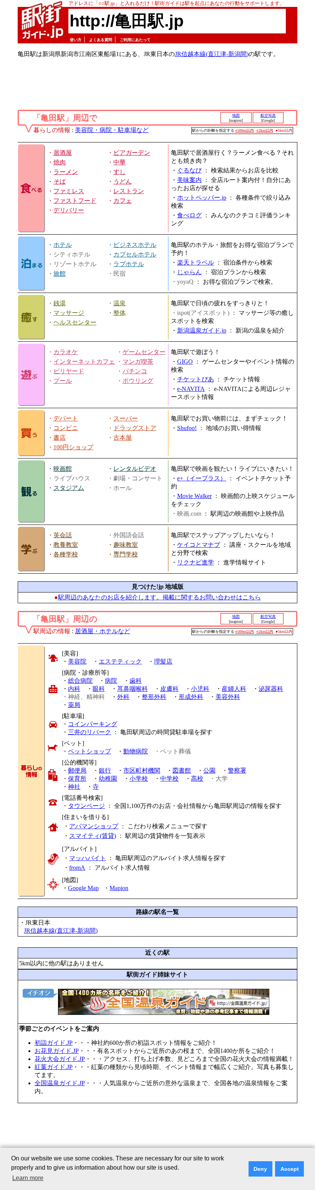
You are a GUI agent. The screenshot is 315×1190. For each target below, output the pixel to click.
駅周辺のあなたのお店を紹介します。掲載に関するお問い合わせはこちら (159, 597)
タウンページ (86, 806)
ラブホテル (128, 264)
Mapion (118, 888)
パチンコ (135, 371)
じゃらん (189, 272)
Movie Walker (194, 496)
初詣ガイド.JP (54, 1042)
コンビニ (65, 428)
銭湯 (59, 303)
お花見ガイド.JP (57, 1051)
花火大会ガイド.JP (60, 1059)
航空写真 (268, 115)
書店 (59, 437)
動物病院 (135, 751)
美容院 (77, 661)
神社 (74, 786)
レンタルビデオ (134, 468)
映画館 (62, 468)
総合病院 (80, 680)
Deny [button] (260, 1169)
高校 (197, 778)
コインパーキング (92, 724)
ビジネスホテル (134, 245)
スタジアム (68, 488)
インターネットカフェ (84, 361)
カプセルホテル (134, 254)
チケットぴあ (195, 379)
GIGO (185, 361)
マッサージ (68, 312)
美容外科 (228, 696)
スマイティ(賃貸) (92, 836)
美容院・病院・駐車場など (112, 130)
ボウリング (138, 380)
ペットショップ (89, 751)
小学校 (138, 778)
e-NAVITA (191, 389)
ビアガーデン (131, 152)
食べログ (189, 215)
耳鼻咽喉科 (132, 688)
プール (62, 380)
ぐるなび (189, 170)
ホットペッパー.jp (201, 197)
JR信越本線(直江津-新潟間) (212, 54)
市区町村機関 (141, 770)
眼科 (99, 688)
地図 (236, 115)
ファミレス (68, 191)
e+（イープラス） (201, 478)
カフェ (122, 200)
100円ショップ (73, 447)
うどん (122, 181)
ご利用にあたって (135, 40)
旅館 (59, 273)
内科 (74, 688)
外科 (123, 696)
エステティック (120, 661)
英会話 (62, 535)
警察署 (237, 770)
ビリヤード (68, 371)
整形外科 (154, 696)
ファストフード (74, 200)
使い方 (75, 40)
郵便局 (77, 770)
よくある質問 (100, 40)
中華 (119, 162)
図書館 (181, 770)
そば (59, 181)
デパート (65, 418)
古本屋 (122, 437)
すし (119, 172)
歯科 (135, 680)
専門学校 (125, 554)
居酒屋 (62, 152)
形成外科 (191, 696)
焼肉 (59, 162)
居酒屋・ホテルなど (102, 631)
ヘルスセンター (74, 322)
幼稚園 (108, 778)
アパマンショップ (93, 826)
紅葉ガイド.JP (54, 1067)
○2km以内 (264, 130)
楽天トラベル (195, 262)
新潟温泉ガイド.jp (201, 330)
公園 (209, 770)
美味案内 (189, 180)
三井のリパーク (89, 732)
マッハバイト (87, 858)
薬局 (74, 705)
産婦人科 (234, 688)
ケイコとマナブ (198, 544)
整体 (119, 312)
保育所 (77, 778)
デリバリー (68, 210)
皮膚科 (169, 688)
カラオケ (65, 352)
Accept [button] (289, 1169)
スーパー (125, 418)
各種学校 (65, 554)
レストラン (128, 191)
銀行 (105, 770)
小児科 (200, 688)
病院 (111, 680)
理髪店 (163, 661)
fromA (77, 867)
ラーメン (65, 172)
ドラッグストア (134, 428)
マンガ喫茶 (138, 361)
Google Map (83, 888)
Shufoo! (187, 428)
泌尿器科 (271, 688)
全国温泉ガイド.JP (60, 1083)
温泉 (119, 303)
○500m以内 (244, 130)
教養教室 (65, 544)
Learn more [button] (27, 1178)
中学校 (169, 778)
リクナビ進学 (195, 562)
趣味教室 (125, 544)
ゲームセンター (144, 352)
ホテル (62, 245)
